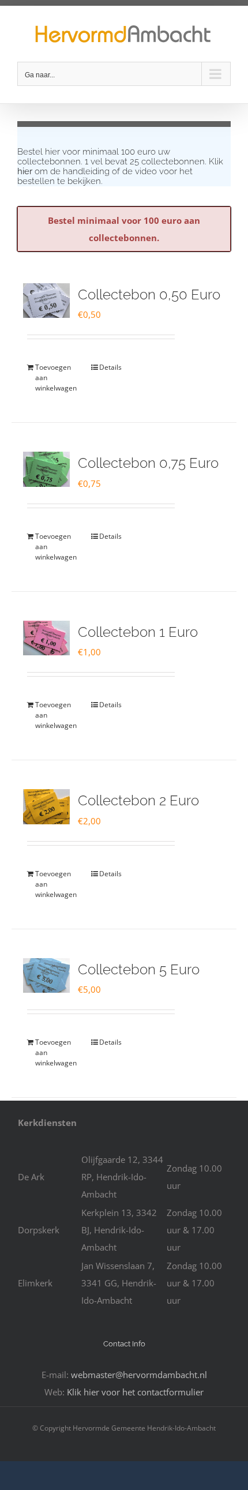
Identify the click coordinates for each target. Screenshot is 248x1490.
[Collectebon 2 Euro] (46, 806)
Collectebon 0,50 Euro (149, 294)
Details (110, 367)
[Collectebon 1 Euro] (46, 638)
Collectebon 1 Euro (138, 632)
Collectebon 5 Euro (139, 969)
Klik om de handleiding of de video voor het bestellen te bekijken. (120, 171)
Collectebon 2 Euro (138, 800)
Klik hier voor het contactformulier (135, 1392)
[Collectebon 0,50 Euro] (46, 300)
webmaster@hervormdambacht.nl (139, 1374)
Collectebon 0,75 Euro (148, 463)
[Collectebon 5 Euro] (46, 975)
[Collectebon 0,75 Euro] (46, 469)
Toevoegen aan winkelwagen (56, 377)
